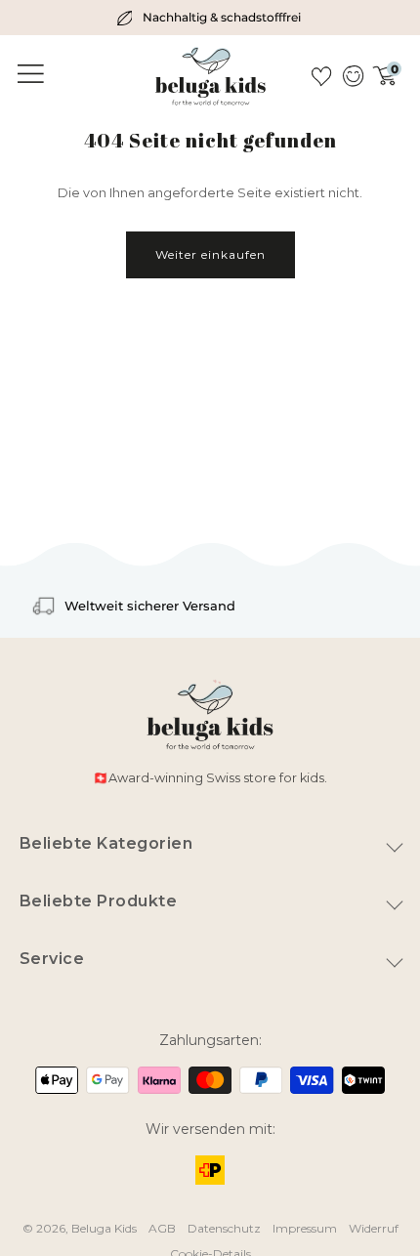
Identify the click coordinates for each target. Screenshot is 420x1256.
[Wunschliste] (321, 76)
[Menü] (27, 74)
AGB (162, 1228)
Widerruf (374, 1228)
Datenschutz (224, 1228)
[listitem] (210, 17)
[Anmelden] (352, 76)
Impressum (305, 1228)
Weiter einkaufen (210, 254)
